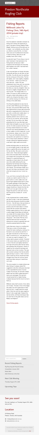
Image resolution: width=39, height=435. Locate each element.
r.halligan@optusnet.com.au (14, 419)
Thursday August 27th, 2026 (12, 382)
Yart (30, 431)
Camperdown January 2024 (12, 369)
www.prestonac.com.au (13, 421)
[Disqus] (18, 329)
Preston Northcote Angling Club (17, 11)
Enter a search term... (11, 358)
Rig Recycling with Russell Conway (14, 366)
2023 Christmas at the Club (12, 374)
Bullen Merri (8, 371)
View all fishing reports (12, 303)
